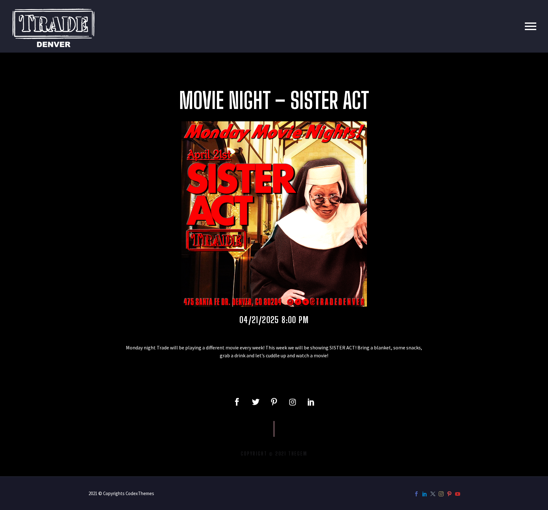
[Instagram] (292, 402)
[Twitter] (255, 402)
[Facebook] (416, 493)
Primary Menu (530, 26)
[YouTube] (457, 493)
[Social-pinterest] (274, 402)
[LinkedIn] (424, 493)
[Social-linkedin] (311, 402)
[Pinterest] (449, 493)
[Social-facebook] (237, 402)
